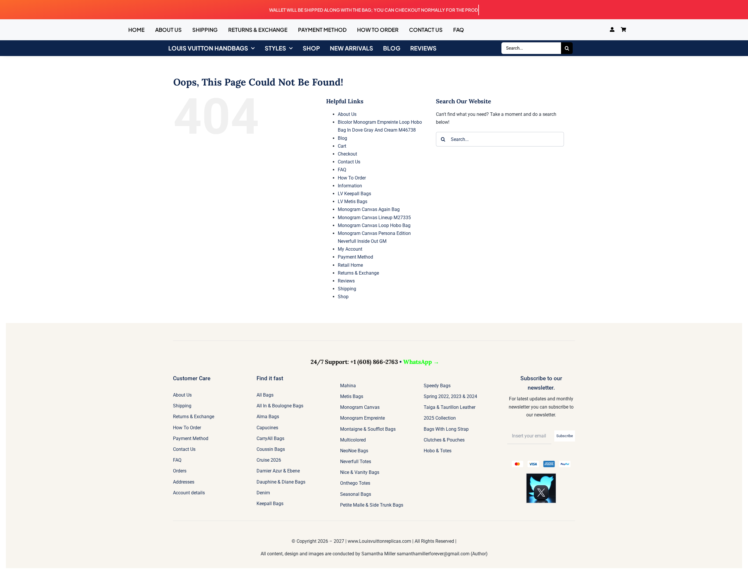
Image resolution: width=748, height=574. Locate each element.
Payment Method (355, 257)
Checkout (347, 154)
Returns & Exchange (358, 273)
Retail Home (350, 265)
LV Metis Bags (352, 201)
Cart (342, 146)
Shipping (347, 289)
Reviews (346, 281)
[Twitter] (541, 476)
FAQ (342, 169)
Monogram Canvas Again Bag (369, 209)
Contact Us (349, 162)
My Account (350, 249)
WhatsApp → (421, 361)
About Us (347, 114)
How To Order (352, 178)
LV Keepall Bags (354, 193)
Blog (342, 138)
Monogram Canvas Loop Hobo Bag (374, 225)
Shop (343, 296)
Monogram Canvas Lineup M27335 (374, 217)
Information (350, 186)
